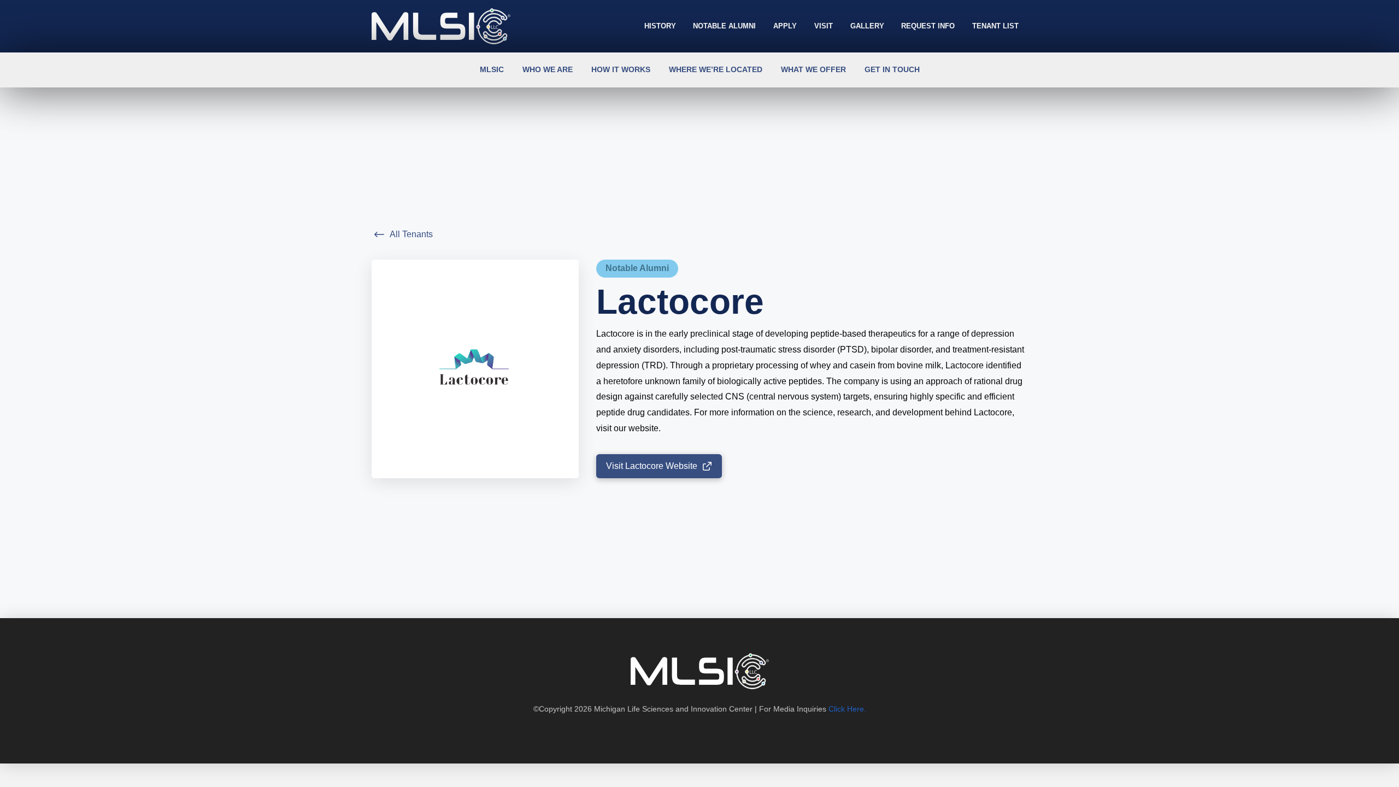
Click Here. (847, 708)
